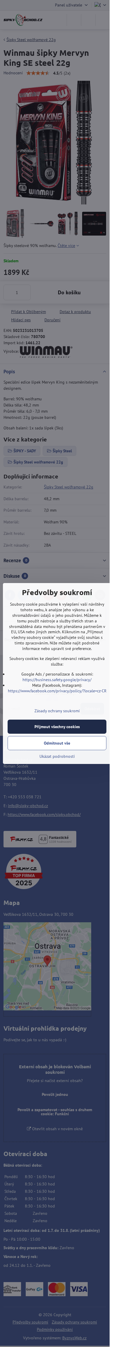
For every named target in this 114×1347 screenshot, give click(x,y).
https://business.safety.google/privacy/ (57, 679)
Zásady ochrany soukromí (57, 710)
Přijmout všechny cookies (57, 726)
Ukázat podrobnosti (57, 756)
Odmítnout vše (57, 743)
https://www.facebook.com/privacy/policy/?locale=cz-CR (57, 690)
